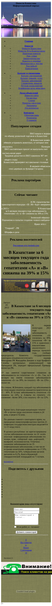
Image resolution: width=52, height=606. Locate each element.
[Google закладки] (26, 484)
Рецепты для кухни (31, 103)
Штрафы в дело (12, 232)
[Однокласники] (26, 494)
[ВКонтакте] (26, 487)
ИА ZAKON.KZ (8, 461)
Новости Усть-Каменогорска (31, 51)
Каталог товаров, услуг (32, 78)
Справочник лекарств (31, 83)
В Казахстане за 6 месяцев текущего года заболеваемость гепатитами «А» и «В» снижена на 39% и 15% (27, 211)
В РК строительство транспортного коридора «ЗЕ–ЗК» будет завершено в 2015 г (26, 205)
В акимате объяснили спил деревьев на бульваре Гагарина (29, 167)
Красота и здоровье (31, 61)
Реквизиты (31, 118)
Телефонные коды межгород (31, 88)
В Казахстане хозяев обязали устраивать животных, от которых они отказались (26, 143)
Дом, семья (31, 56)
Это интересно (32, 108)
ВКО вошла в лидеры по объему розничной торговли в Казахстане (27, 134)
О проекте (31, 120)
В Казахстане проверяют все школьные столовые (26, 161)
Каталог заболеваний (31, 81)
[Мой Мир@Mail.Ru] (26, 497)
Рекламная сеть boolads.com (26, 245)
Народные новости (32, 53)
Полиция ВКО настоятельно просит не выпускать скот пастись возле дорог (26, 149)
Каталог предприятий (31, 76)
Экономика (31, 105)
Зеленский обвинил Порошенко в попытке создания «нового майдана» (26, 218)
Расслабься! (31, 66)
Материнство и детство (32, 63)
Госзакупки (31, 98)
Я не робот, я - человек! (28, 527)
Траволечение (31, 68)
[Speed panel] (26, 479)
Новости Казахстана (31, 48)
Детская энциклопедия (31, 86)
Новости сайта (32, 95)
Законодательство (31, 58)
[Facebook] (26, 489)
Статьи (31, 100)
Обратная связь (31, 115)
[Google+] (26, 482)
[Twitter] (26, 492)
